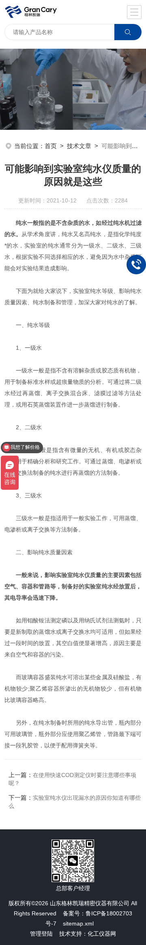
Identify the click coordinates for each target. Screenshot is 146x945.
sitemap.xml (78, 923)
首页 (51, 145)
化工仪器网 (102, 933)
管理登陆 (41, 933)
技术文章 (79, 145)
